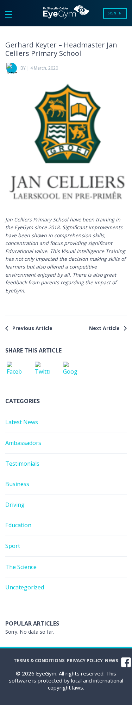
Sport (12, 546)
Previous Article (32, 328)
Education (18, 525)
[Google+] (70, 370)
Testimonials (22, 463)
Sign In (115, 13)
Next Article (104, 328)
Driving (15, 505)
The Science (21, 567)
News (111, 660)
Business (17, 484)
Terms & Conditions (39, 660)
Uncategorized (24, 587)
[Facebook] (14, 370)
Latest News (21, 422)
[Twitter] (42, 370)
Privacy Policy (85, 660)
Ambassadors (23, 443)
